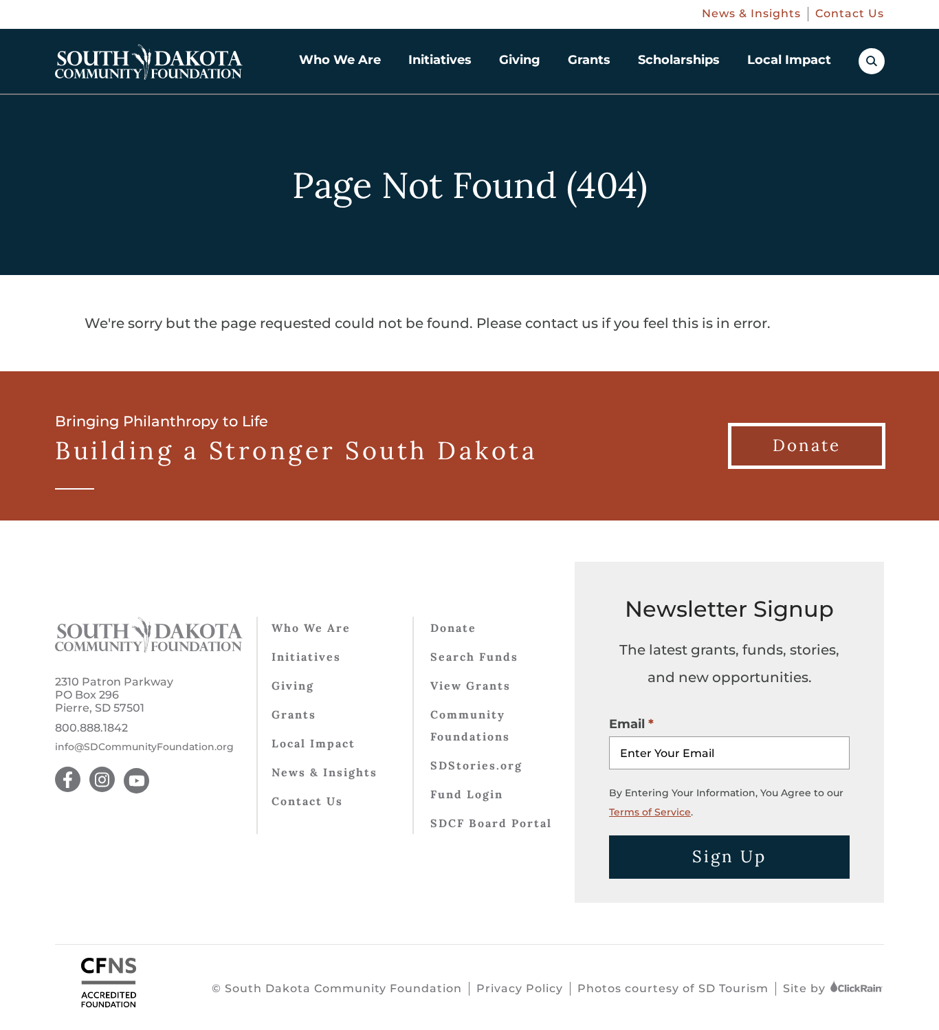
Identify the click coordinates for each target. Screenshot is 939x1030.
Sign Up (729, 856)
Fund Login (466, 794)
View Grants (470, 685)
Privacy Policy (519, 988)
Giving (519, 59)
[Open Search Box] (872, 61)
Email (627, 724)
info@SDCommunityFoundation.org (144, 747)
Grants (589, 59)
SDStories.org (476, 765)
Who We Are (340, 59)
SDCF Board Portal (491, 823)
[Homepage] (149, 62)
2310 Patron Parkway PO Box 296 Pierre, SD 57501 (114, 694)
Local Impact (789, 59)
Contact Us (849, 13)
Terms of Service (650, 812)
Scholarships (679, 59)
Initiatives (440, 59)
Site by (806, 988)
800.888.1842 (91, 727)
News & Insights (751, 13)
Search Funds (474, 657)
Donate (453, 628)
